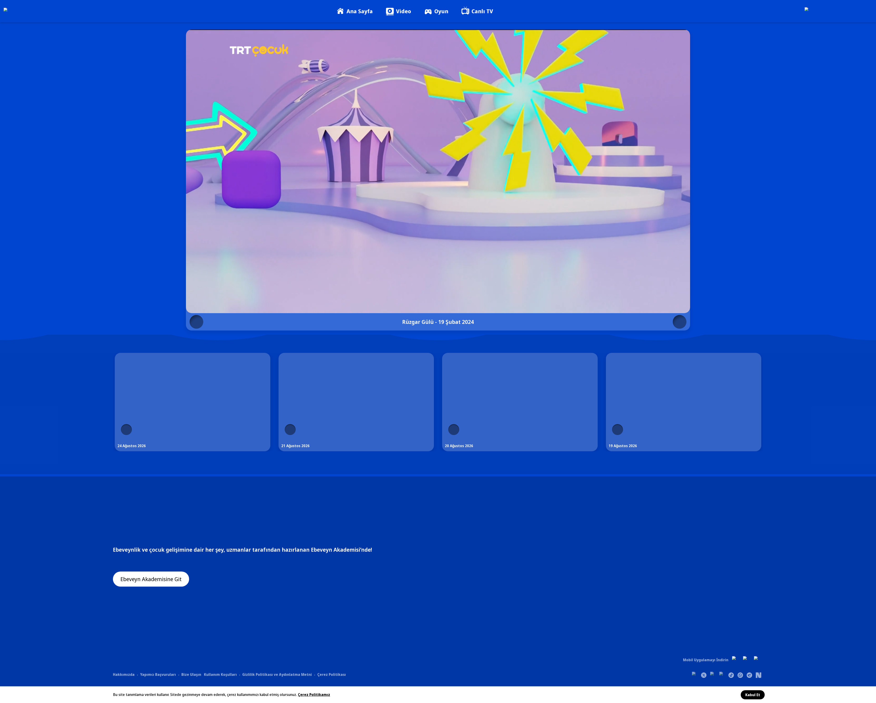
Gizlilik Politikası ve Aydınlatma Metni (277, 674)
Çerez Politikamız (314, 694)
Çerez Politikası (331, 674)
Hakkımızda (124, 674)
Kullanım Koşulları (220, 674)
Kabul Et (752, 694)
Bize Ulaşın (191, 674)
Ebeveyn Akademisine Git (151, 579)
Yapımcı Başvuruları (158, 674)
